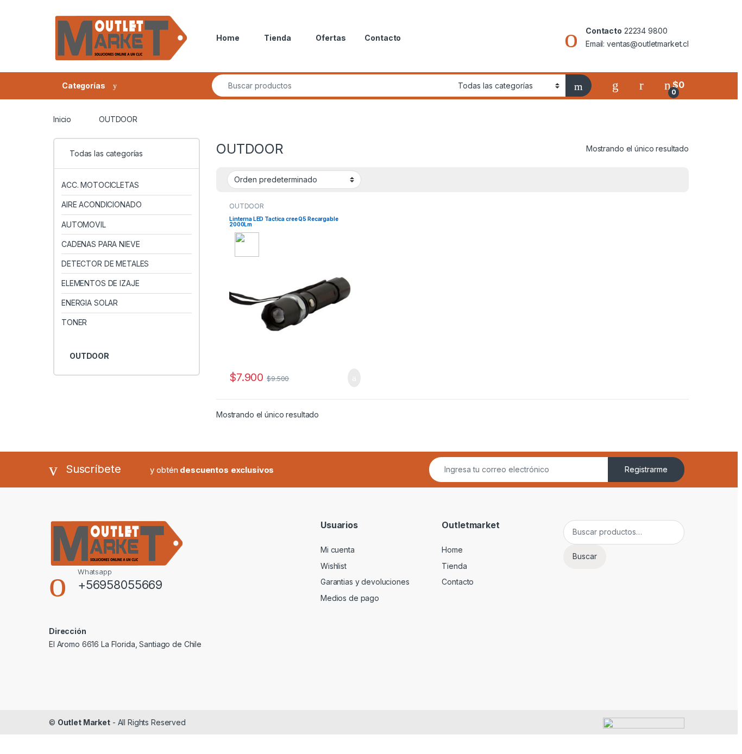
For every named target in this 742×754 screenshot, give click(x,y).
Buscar (585, 556)
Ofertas (330, 37)
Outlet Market (84, 722)
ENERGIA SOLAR (89, 302)
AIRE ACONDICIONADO (101, 204)
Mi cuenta (337, 549)
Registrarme (646, 469)
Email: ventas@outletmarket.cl (637, 43)
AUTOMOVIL (83, 224)
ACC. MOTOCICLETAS (100, 184)
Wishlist (333, 566)
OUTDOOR (246, 206)
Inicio (62, 119)
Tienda (277, 37)
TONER (74, 322)
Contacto (382, 37)
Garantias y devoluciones (365, 581)
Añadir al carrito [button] (349, 378)
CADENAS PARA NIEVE (100, 244)
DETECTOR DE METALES (105, 263)
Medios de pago (349, 598)
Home (227, 37)
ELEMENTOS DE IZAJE (100, 283)
